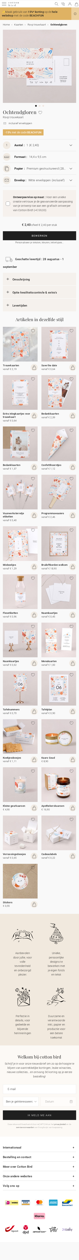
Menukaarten (49, 661)
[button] (75, 14)
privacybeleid (60, 1124)
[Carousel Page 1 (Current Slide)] (36, 106)
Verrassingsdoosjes (14, 854)
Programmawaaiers (52, 513)
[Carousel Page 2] (39, 106)
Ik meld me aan (40, 1115)
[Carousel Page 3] (43, 106)
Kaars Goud (48, 757)
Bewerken (39, 235)
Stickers (7, 902)
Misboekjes (9, 564)
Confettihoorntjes (51, 465)
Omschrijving (21, 279)
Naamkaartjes (49, 613)
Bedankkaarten (50, 413)
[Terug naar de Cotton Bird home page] (13, 6)
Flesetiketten (10, 613)
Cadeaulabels (49, 854)
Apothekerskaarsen (52, 805)
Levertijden (19, 305)
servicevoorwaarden (25, 1127)
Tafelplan (46, 709)
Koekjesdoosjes (12, 757)
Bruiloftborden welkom (54, 564)
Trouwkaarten (11, 365)
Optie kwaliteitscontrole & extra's (34, 292)
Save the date (49, 365)
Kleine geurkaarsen (14, 805)
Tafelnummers (11, 709)
